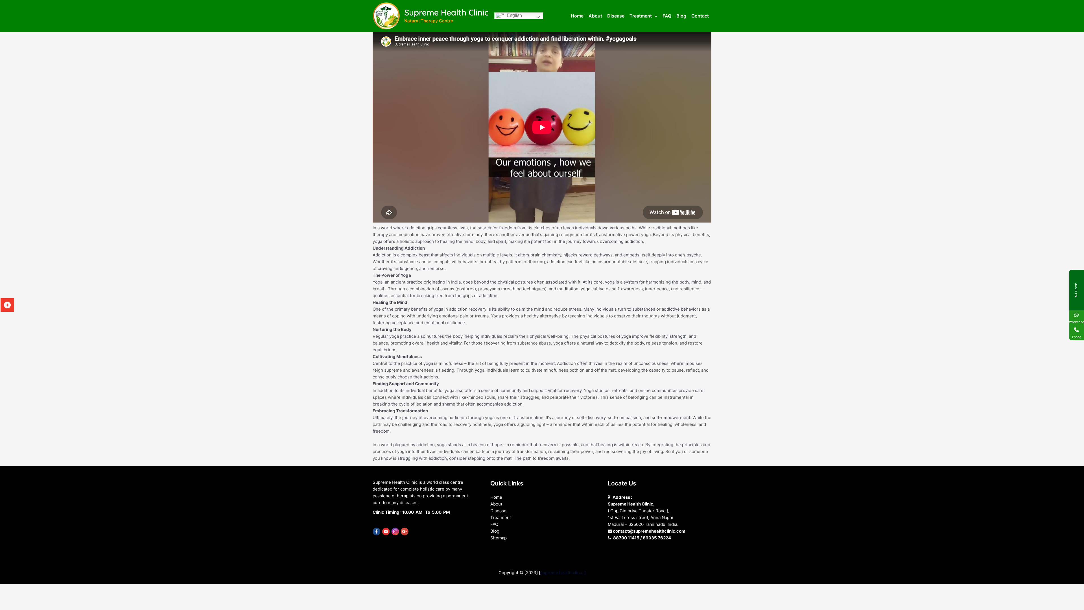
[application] (654, 15)
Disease (498, 510)
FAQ (494, 524)
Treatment (500, 517)
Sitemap (498, 538)
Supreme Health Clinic (446, 12)
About (496, 504)
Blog (494, 531)
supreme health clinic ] (563, 572)
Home (496, 497)
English (514, 15)
